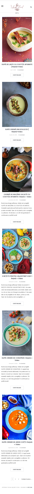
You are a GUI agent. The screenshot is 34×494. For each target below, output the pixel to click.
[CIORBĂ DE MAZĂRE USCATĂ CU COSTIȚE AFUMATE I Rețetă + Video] (17, 148)
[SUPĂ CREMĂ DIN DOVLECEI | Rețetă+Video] (17, 83)
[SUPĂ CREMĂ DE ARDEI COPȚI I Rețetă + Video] (17, 396)
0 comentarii (21, 70)
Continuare (17, 75)
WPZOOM (30, 487)
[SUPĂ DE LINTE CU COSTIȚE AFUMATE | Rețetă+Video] (17, 18)
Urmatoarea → (27, 479)
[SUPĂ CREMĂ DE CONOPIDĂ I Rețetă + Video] (17, 311)
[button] (2, 6)
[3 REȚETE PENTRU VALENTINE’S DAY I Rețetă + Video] (17, 230)
